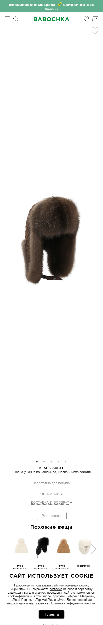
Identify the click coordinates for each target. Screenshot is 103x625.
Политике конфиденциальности (72, 603)
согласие (56, 589)
